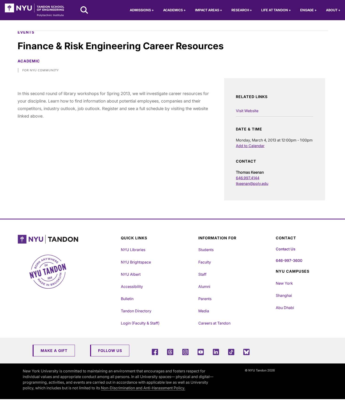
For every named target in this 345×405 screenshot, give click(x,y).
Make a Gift (54, 350)
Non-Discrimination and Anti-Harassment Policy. (143, 388)
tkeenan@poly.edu (252, 183)
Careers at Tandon (214, 323)
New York (284, 283)
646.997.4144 (247, 178)
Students (206, 249)
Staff (202, 274)
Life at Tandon (276, 10)
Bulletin (127, 298)
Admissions (142, 10)
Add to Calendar (250, 145)
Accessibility (132, 286)
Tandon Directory (136, 311)
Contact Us (285, 249)
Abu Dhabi (285, 307)
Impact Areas (208, 10)
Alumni (204, 286)
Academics (174, 10)
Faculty (204, 262)
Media (203, 311)
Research (241, 10)
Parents (204, 298)
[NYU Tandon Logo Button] (68, 239)
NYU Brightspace (136, 262)
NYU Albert (131, 274)
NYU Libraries (133, 249)
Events (26, 32)
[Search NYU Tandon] (84, 11)
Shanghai (284, 295)
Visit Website (247, 110)
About (333, 10)
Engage (308, 10)
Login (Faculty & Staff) (140, 323)
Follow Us (110, 350)
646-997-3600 (289, 260)
